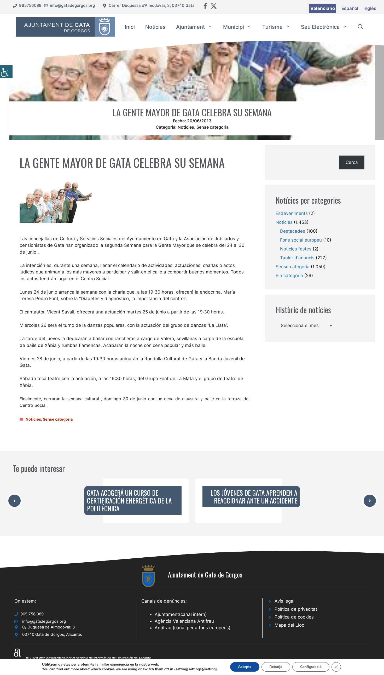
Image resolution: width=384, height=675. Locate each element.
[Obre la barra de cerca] (360, 27)
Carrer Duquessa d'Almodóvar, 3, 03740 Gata (152, 5)
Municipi (233, 27)
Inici (130, 27)
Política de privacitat (296, 609)
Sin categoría (289, 275)
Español (349, 8)
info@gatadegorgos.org (72, 5)
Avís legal (284, 601)
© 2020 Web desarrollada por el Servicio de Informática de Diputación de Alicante (88, 658)
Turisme (272, 27)
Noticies (186, 127)
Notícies (155, 27)
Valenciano (322, 8)
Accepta (245, 666)
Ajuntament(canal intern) (181, 614)
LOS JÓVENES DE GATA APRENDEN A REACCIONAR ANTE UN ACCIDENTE (254, 496)
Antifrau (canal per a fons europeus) (192, 627)
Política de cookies (294, 617)
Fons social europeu (301, 240)
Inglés (369, 8)
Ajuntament (190, 27)
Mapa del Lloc (289, 625)
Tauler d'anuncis (297, 257)
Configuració (311, 666)
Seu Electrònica (320, 27)
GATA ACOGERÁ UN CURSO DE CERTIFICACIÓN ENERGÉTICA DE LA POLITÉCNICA (129, 500)
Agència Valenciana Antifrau (184, 621)
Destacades (292, 231)
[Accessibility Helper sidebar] (6, 71)
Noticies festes (295, 248)
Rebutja (275, 666)
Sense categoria (212, 127)
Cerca (352, 162)
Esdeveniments (292, 213)
